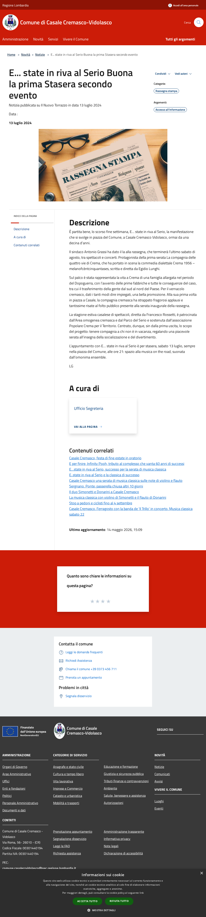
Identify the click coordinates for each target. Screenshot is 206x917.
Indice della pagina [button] (25, 216)
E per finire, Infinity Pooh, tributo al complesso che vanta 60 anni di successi (126, 463)
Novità (25, 54)
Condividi (161, 73)
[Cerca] (199, 22)
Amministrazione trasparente (124, 831)
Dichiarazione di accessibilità (123, 853)
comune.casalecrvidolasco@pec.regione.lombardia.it (39, 868)
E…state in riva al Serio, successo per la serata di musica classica (117, 469)
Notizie (40, 54)
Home (11, 54)
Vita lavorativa (63, 781)
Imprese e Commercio (67, 788)
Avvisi (158, 781)
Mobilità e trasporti (66, 803)
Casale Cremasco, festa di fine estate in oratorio (105, 458)
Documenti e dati (14, 810)
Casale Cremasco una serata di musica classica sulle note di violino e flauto (125, 480)
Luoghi (159, 801)
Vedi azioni (181, 73)
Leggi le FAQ (61, 846)
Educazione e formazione (121, 766)
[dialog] (103, 893)
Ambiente (110, 788)
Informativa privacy (117, 838)
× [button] (201, 873)
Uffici (5, 781)
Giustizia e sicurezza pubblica (124, 773)
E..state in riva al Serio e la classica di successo (104, 475)
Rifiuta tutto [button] (119, 901)
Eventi (158, 808)
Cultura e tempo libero (68, 774)
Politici (7, 795)
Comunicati (162, 774)
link (142, 892)
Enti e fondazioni (13, 788)
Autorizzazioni (113, 802)
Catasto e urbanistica (67, 795)
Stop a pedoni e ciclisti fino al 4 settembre (100, 503)
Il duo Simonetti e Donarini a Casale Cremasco (104, 492)
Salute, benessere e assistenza (125, 795)
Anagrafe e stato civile (68, 766)
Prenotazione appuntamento (72, 831)
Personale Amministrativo (20, 803)
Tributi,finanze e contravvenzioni (126, 781)
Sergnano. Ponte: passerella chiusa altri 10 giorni (106, 486)
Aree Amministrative (16, 774)
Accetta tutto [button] (87, 901)
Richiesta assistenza (67, 853)
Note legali (111, 846)
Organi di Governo (14, 766)
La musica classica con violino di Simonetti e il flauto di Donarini (117, 497)
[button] (102, 910)
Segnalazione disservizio (69, 838)
